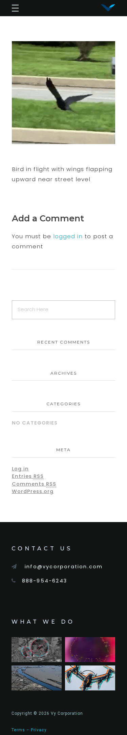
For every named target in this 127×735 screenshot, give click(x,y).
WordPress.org (33, 491)
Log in (20, 468)
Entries (28, 476)
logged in (69, 236)
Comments (34, 484)
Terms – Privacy (29, 730)
